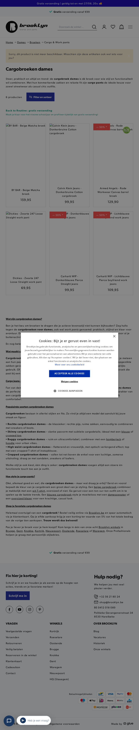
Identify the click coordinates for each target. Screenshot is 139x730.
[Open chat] (9, 720)
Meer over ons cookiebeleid (69, 364)
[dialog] (69, 365)
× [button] (114, 336)
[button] (69, 391)
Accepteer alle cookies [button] (69, 373)
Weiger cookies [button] (69, 381)
